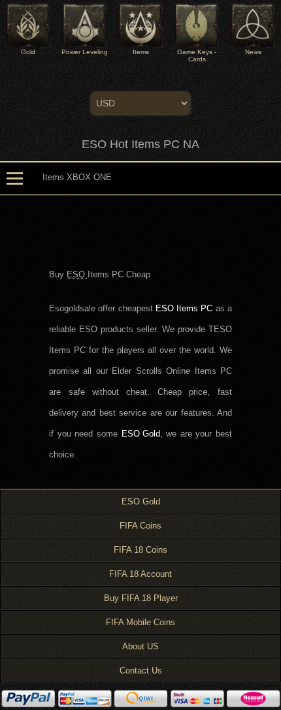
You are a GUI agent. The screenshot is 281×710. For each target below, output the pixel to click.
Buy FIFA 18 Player (141, 598)
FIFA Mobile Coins (140, 622)
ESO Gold (141, 434)
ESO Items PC (184, 308)
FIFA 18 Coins (140, 550)
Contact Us (141, 670)
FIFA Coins (140, 526)
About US (140, 646)
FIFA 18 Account (140, 574)
